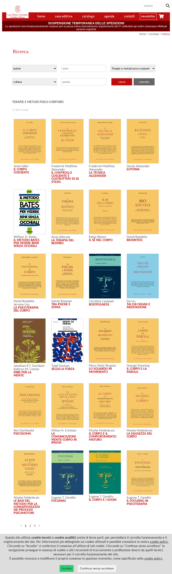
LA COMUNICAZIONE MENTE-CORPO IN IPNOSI (64, 438)
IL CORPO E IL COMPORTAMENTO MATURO (102, 437)
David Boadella (137, 237)
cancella (144, 81)
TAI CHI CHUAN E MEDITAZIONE (138, 306)
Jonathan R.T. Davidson (29, 366)
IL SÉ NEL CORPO (101, 240)
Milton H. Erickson (63, 430)
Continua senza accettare (97, 568)
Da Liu (131, 301)
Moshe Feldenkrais (102, 430)
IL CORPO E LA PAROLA (137, 370)
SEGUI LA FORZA (62, 369)
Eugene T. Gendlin (63, 498)
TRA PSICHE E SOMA (60, 306)
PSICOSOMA (22, 433)
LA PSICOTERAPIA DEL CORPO (26, 309)
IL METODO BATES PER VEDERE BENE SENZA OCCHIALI (26, 243)
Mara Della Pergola (102, 365)
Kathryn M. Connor (26, 369)
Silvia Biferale (60, 237)
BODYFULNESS (99, 304)
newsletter (148, 16)
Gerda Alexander (138, 166)
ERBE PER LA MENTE (22, 374)
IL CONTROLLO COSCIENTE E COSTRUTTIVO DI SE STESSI (65, 177)
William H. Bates (25, 237)
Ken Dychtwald (24, 430)
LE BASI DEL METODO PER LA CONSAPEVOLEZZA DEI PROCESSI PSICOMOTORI (27, 507)
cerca (122, 81)
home (142, 34)
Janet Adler (21, 166)
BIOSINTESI (134, 240)
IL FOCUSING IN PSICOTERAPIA (137, 502)
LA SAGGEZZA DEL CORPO (139, 435)
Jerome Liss (21, 304)
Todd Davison (60, 366)
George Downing (138, 365)
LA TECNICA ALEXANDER (97, 174)
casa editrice (63, 16)
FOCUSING (58, 501)
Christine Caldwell (101, 301)
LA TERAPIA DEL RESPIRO (62, 242)
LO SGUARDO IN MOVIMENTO (100, 370)
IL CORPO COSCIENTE (21, 171)
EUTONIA (133, 169)
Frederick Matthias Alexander (64, 168)
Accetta (67, 568)
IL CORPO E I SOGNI (102, 500)
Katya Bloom (97, 237)
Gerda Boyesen (61, 301)
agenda (109, 16)
